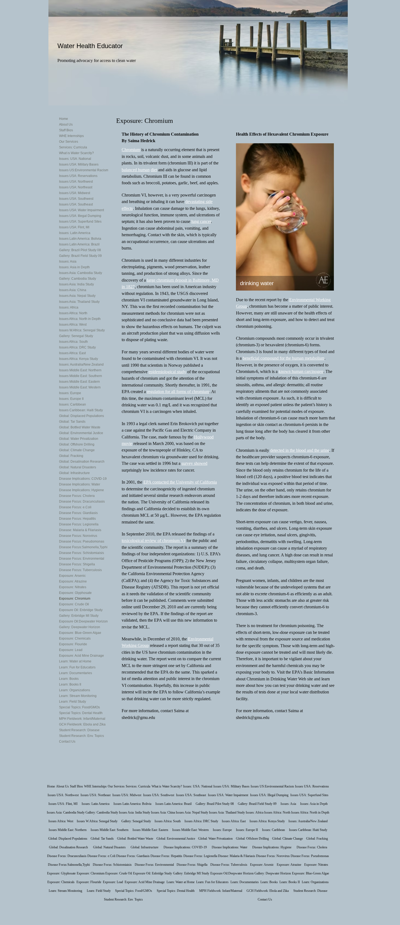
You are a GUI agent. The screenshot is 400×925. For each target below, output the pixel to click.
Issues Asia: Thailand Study (79, 302)
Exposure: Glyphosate (75, 593)
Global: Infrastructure (74, 473)
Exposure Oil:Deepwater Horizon (83, 621)
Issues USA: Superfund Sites (80, 221)
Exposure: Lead (70, 650)
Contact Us (67, 741)
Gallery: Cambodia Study (77, 279)
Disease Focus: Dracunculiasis (82, 501)
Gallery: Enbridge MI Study (79, 616)
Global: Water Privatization (78, 439)
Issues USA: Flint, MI (74, 227)
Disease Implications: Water (79, 484)
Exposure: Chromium (74, 598)
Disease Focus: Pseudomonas (81, 541)
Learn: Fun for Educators (77, 667)
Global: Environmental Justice (81, 433)
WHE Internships (71, 136)
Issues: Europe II (71, 399)
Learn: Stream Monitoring (78, 696)
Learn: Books (69, 679)
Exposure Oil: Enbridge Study (81, 610)
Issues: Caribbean (72, 404)
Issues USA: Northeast (75, 187)
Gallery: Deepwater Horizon (79, 627)
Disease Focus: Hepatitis (77, 519)
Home (63, 119)
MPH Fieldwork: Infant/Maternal (82, 719)
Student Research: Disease (79, 730)
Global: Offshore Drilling (76, 444)
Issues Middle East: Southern (80, 376)
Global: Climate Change (77, 450)
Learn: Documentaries (75, 673)
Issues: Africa (68, 307)
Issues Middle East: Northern (80, 370)
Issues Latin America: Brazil (79, 244)
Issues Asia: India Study (76, 284)
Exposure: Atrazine (73, 581)
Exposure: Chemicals (75, 638)
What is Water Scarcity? (76, 153)
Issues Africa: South (73, 342)
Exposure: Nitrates (72, 587)
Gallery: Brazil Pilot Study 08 (80, 250)
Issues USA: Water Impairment (81, 210)
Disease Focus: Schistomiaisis (81, 553)
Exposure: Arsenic (72, 576)
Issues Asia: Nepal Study (77, 296)
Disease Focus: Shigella (77, 564)
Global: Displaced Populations (81, 416)
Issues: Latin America (74, 233)
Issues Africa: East (72, 353)
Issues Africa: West (73, 324)
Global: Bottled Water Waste (79, 427)
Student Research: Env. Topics (81, 736)
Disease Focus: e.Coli (75, 507)
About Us (66, 124)
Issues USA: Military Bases (79, 164)
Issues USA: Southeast (76, 204)
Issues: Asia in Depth (74, 267)
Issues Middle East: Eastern (79, 382)
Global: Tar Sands (72, 421)
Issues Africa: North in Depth (80, 319)
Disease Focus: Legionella (79, 524)
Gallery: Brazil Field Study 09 (80, 256)
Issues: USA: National (75, 159)
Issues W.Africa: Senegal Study (82, 330)
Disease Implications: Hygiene (81, 490)
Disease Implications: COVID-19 (83, 479)
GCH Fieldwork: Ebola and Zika (82, 724)
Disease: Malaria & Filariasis (80, 530)
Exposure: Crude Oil (74, 604)
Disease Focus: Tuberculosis (80, 570)
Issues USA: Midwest (74, 193)
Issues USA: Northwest (76, 181)
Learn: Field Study (72, 701)
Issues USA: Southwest (76, 199)
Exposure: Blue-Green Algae (80, 633)
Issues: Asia (67, 261)
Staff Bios (66, 130)
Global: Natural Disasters (77, 467)
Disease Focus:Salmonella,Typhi (83, 547)
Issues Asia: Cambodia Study (80, 273)
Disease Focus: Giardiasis (78, 513)
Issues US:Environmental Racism (83, 170)
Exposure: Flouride (73, 644)
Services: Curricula (73, 147)
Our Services (68, 142)
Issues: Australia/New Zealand (81, 364)
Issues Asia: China (72, 290)
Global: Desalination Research (81, 461)
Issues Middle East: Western (80, 387)
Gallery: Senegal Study (76, 336)
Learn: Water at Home (75, 661)
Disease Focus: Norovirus (78, 536)
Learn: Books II (70, 684)
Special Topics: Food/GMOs (79, 707)
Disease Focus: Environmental (81, 558)
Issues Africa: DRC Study (77, 347)
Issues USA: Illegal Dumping (80, 216)
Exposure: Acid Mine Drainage (81, 656)
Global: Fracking (71, 456)
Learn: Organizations (74, 690)
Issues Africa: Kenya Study (78, 359)
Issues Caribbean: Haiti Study (81, 410)
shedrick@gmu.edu (138, 717)
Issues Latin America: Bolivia (80, 239)
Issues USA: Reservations (78, 176)
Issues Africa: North (73, 313)
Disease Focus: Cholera (77, 496)
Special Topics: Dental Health (81, 713)
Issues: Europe (70, 393)
